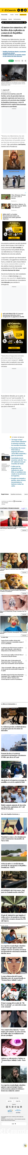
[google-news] (21, 1107)
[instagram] (13, 1107)
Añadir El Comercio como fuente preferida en (14, 22)
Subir (13, 1123)
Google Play (18, 1101)
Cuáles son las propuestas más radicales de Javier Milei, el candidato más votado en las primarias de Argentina (18, 471)
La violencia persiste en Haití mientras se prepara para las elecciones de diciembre (13, 728)
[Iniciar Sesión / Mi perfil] (25, 10)
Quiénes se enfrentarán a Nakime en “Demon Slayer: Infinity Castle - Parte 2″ (13, 1060)
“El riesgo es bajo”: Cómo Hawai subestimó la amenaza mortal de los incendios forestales (18, 442)
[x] (10, 1107)
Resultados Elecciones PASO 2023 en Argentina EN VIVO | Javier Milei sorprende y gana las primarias (18, 451)
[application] (6, 458)
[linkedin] (18, 1107)
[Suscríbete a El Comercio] (21, 10)
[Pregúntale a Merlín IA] (25, 1145)
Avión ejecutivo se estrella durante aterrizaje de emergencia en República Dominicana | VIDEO (13, 865)
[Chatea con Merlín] (18, 10)
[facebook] (7, 1107)
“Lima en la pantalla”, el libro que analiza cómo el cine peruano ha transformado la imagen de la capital (12, 669)
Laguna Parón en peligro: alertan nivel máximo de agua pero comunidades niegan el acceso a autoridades (12, 642)
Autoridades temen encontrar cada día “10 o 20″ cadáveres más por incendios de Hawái (18, 461)
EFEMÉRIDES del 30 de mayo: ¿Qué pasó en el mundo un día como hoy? (13, 891)
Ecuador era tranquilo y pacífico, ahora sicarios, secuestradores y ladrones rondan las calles (18, 482)
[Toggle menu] (2, 10)
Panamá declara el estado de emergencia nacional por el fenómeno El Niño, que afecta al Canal (13, 755)
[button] (5, 458)
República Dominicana (16, 494)
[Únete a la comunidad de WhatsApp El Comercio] (11, 61)
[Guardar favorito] (22, 61)
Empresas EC (23, 14)
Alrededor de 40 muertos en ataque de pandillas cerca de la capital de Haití (14, 781)
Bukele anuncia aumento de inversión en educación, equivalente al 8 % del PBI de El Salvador (13, 807)
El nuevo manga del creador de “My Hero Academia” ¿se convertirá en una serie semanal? (13, 1005)
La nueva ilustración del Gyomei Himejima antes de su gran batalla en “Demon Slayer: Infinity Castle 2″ (13, 978)
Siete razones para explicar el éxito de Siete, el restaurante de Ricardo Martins (12, 655)
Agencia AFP (6, 90)
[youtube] (15, 1107)
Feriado (12, 14)
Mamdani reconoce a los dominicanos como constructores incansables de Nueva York (13, 838)
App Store (10, 1101)
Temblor (16, 14)
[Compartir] (25, 61)
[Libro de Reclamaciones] (18, 1111)
